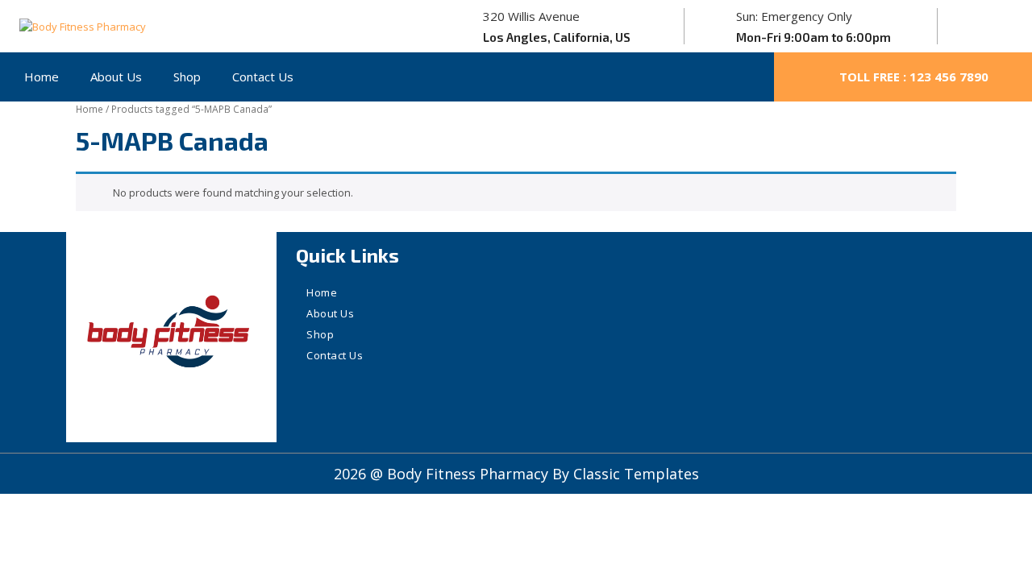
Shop (187, 76)
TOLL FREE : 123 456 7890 (913, 76)
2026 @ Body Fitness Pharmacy (443, 473)
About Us (116, 76)
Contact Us (262, 76)
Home (41, 76)
